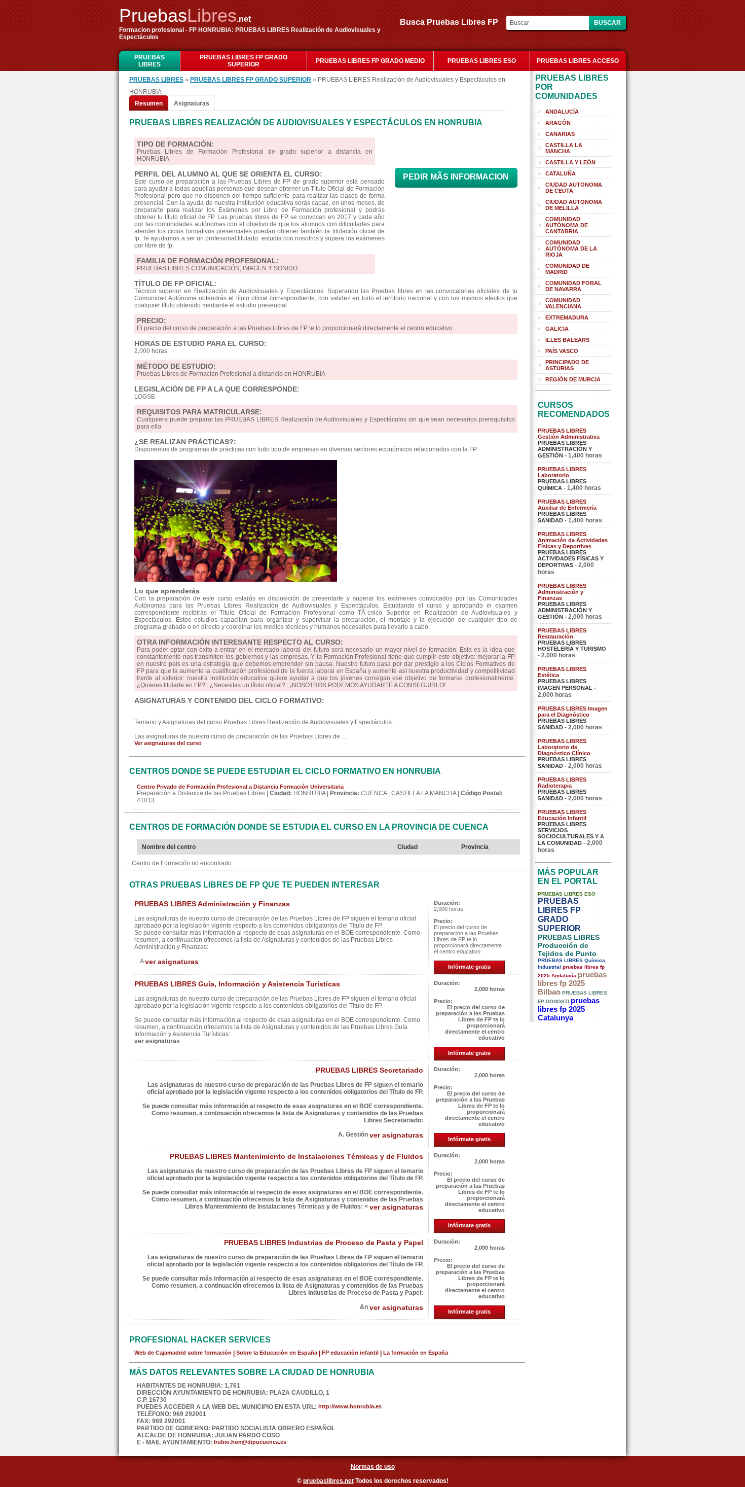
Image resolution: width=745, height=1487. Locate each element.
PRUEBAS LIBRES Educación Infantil (562, 815)
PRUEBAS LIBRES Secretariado (369, 1070)
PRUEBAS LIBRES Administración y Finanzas (212, 904)
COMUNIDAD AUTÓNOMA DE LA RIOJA (571, 248)
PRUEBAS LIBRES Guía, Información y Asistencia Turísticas (237, 984)
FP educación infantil (350, 1353)
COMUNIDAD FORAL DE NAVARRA (573, 286)
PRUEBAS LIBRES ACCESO (578, 60)
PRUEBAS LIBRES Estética (562, 672)
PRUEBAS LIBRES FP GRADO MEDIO (370, 60)
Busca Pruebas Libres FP (452, 22)
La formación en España (415, 1353)
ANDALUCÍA (562, 112)
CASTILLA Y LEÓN (570, 162)
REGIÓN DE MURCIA (573, 379)
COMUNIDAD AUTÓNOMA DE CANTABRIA (566, 225)
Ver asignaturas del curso (168, 743)
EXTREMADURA (566, 317)
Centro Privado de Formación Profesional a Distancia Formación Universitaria (240, 787)
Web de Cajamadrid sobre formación (183, 1353)
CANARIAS (560, 134)
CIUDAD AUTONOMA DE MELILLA (573, 205)
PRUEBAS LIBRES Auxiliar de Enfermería (567, 505)
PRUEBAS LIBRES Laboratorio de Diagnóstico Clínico (564, 747)
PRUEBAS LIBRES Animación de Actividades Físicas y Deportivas (573, 540)
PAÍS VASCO (561, 351)
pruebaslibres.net (328, 1480)
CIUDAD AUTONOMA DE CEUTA (573, 188)
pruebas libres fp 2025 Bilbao (572, 983)
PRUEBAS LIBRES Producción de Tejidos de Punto (569, 945)
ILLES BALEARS (567, 340)
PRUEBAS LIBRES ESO (482, 60)
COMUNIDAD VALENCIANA (563, 303)
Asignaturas (191, 103)
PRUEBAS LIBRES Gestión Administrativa (569, 434)
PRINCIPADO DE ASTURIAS (567, 365)
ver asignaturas (172, 962)
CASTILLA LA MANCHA (563, 148)
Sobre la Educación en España (276, 1353)
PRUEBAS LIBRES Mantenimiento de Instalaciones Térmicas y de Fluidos (296, 1156)
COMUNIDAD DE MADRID (567, 269)
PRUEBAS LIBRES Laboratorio (562, 472)
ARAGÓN (558, 123)
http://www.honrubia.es (350, 1406)
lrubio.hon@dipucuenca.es (250, 1442)
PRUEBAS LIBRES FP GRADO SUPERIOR (243, 61)
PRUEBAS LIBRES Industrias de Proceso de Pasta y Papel (323, 1242)
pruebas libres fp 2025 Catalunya (569, 1009)
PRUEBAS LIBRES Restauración (562, 633)
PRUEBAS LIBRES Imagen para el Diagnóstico (573, 711)
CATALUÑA (560, 173)
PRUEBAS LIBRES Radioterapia (562, 782)
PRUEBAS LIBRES (149, 61)
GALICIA (557, 329)
